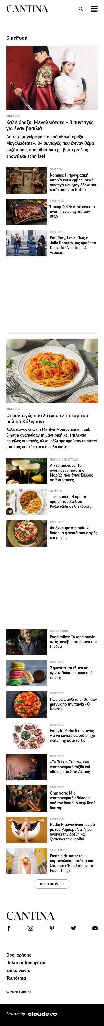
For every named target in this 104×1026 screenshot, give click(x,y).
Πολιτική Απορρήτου (26, 962)
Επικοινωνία (18, 970)
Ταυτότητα (16, 978)
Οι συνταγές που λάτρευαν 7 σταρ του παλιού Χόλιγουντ (47, 418)
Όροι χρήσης (18, 955)
